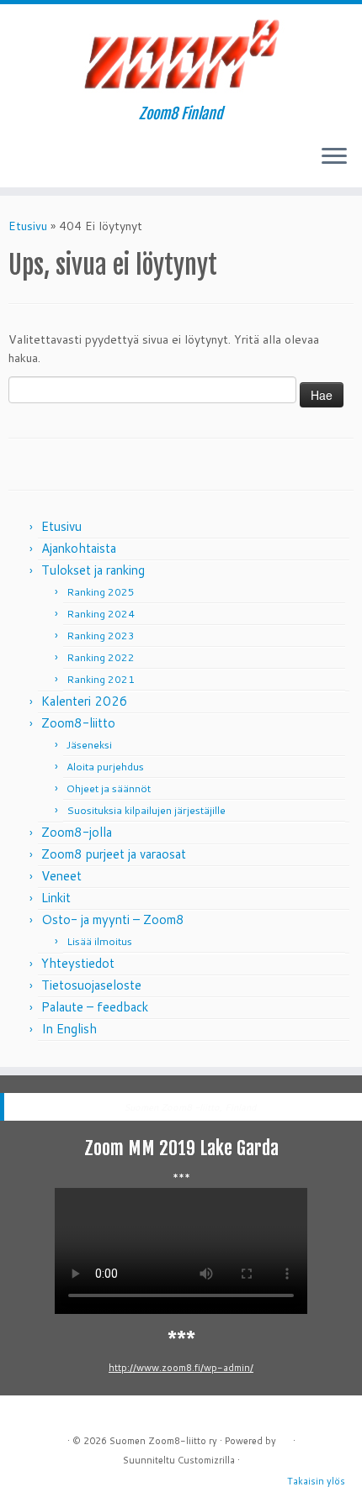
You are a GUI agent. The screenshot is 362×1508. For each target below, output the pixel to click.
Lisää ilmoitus (99, 941)
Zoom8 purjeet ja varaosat (113, 854)
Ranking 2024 (101, 614)
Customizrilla (206, 1460)
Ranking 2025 (101, 592)
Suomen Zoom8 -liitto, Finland (190, 1107)
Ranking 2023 (101, 635)
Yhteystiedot (77, 963)
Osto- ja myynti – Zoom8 (112, 919)
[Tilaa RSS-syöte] (18, 162)
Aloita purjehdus (105, 766)
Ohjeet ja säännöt (109, 788)
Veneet (61, 876)
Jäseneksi (89, 745)
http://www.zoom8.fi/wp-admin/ (181, 1367)
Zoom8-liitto (78, 723)
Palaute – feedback (94, 1007)
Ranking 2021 (101, 679)
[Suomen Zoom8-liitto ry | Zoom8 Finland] (181, 55)
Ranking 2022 (101, 657)
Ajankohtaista (78, 548)
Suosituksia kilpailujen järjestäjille (146, 810)
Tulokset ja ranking (93, 570)
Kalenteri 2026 (84, 701)
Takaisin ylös (316, 1481)
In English (69, 1029)
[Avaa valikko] (334, 157)
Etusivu (27, 226)
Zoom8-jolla (76, 832)
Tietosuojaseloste (91, 985)
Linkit (56, 897)
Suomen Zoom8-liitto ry (163, 1441)
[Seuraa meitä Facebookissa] (32, 162)
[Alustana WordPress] (284, 1437)
